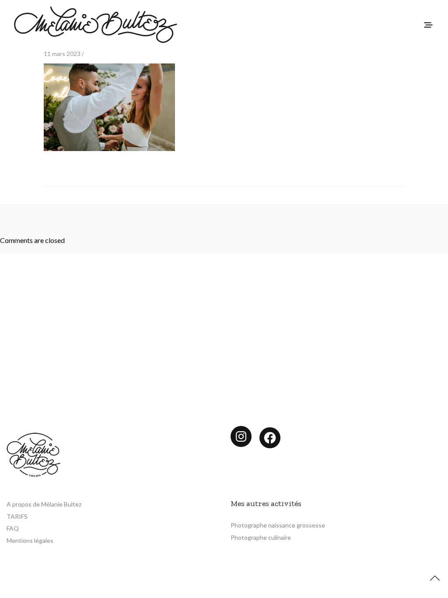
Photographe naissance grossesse (278, 525)
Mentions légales (30, 540)
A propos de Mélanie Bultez (44, 504)
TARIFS (17, 516)
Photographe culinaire (261, 537)
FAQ (13, 528)
